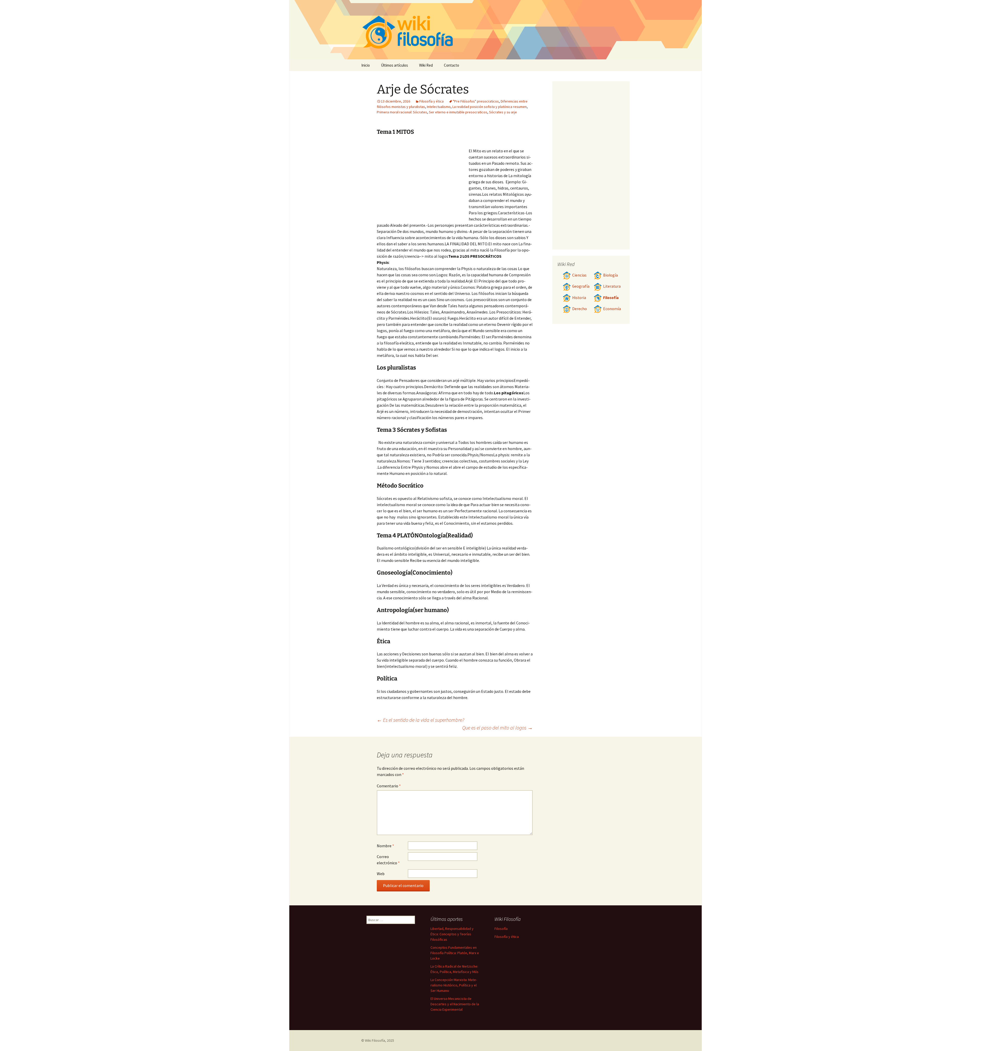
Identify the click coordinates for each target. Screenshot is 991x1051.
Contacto (451, 65)
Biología (610, 275)
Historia (579, 297)
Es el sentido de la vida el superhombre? (420, 720)
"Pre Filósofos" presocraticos (476, 101)
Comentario (389, 785)
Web (381, 873)
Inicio (365, 65)
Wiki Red (426, 65)
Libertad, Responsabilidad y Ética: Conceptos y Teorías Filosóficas (452, 934)
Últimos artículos (394, 65)
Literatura (612, 286)
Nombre (385, 845)
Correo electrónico (388, 859)
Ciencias (579, 275)
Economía (612, 308)
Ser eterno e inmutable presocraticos (458, 112)
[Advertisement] (422, 180)
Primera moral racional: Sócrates (402, 112)
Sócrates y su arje (503, 112)
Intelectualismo (439, 106)
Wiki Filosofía (375, 1040)
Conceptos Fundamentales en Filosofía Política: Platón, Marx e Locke (454, 953)
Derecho (579, 308)
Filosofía (611, 297)
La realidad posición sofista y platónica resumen (489, 106)
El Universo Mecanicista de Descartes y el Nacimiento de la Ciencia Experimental (454, 1004)
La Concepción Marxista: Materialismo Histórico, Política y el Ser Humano (453, 985)
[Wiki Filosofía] (495, 29)
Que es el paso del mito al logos (497, 727)
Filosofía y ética (431, 101)
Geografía (580, 286)
